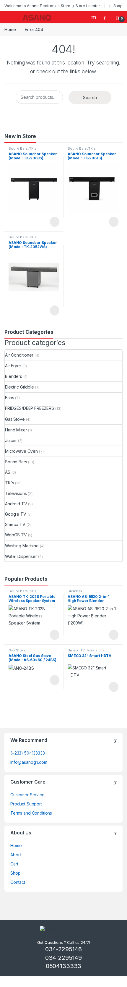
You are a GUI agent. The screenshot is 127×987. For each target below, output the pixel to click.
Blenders (13, 376)
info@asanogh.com (28, 762)
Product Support (26, 803)
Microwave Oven (21, 451)
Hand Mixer (16, 429)
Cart (14, 863)
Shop (118, 5)
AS (7, 472)
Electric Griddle (19, 386)
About (16, 854)
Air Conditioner (19, 354)
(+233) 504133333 (27, 752)
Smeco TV (15, 524)
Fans (9, 397)
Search (94, 17)
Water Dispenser (21, 556)
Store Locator (88, 5)
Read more (54, 222)
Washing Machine (22, 545)
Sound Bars (18, 148)
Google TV (15, 514)
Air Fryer (13, 365)
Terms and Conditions (31, 813)
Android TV (16, 503)
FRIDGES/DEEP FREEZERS (29, 408)
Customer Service (27, 794)
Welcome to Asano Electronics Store (37, 5)
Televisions (16, 493)
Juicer (11, 440)
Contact (17, 882)
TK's (32, 148)
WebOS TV (16, 534)
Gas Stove (15, 419)
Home (10, 29)
